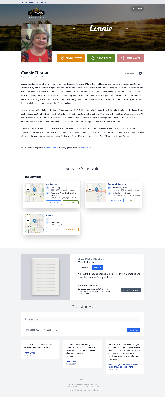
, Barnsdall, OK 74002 (59, 224)
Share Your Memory (131, 290)
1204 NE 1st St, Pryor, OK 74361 (63, 198)
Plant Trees (70, 203)
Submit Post (133, 330)
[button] (34, 189)
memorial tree (50, 147)
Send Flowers (70, 229)
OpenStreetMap (85, 390)
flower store (86, 147)
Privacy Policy (75, 386)
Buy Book (97, 267)
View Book (84, 267)
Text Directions (54, 203)
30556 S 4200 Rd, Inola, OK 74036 (126, 195)
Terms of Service (89, 386)
